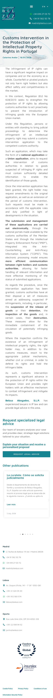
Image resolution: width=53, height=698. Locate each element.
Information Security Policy (12, 695)
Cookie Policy (8, 689)
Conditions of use (40, 689)
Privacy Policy (23, 689)
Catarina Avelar (10, 57)
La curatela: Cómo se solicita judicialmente (25, 476)
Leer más (11, 504)
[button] (31, 6)
